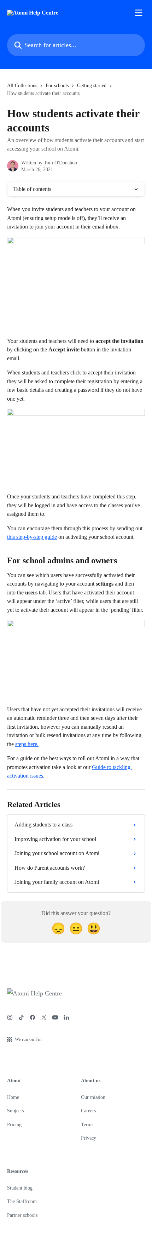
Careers (88, 1110)
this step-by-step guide (32, 537)
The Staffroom (22, 1201)
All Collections (22, 85)
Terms (87, 1124)
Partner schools (22, 1215)
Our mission (93, 1097)
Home (13, 1097)
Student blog (20, 1188)
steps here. (27, 744)
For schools (57, 85)
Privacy (88, 1138)
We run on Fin (28, 1039)
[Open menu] (138, 13)
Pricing (14, 1124)
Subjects (15, 1110)
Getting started (91, 85)
